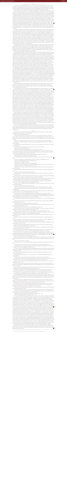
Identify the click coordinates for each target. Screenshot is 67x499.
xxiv (53, 328)
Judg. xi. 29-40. (30, 79)
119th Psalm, (30, 285)
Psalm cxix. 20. (28, 280)
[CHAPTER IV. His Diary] (65, 1)
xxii (53, 234)
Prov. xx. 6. (36, 198)
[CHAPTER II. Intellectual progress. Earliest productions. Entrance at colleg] (62, 1)
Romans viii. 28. (48, 79)
